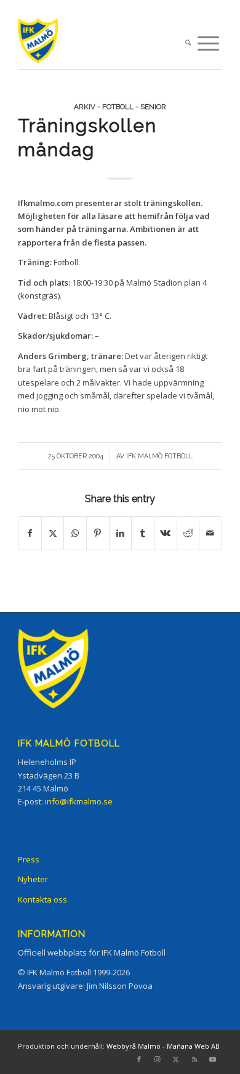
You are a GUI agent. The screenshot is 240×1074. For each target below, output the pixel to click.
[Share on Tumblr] (143, 533)
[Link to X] (176, 1059)
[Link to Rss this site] (194, 1059)
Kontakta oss (42, 899)
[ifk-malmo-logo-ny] (99, 43)
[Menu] (208, 43)
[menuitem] (188, 43)
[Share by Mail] (210, 533)
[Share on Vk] (165, 533)
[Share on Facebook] (29, 533)
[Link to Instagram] (157, 1059)
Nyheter (33, 879)
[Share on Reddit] (188, 533)
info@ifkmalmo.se (79, 801)
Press (28, 859)
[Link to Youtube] (213, 1059)
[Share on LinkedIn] (121, 533)
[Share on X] (53, 533)
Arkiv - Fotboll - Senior (120, 106)
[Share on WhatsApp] (75, 533)
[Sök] (188, 43)
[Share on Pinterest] (98, 533)
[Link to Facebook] (139, 1059)
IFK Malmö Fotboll (159, 456)
